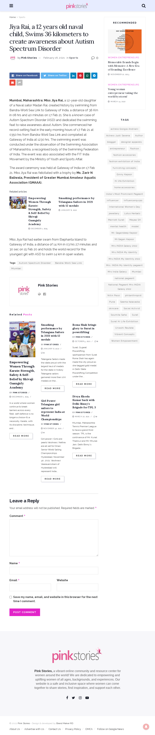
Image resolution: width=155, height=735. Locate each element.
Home (12, 17)
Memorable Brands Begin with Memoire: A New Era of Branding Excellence (123, 66)
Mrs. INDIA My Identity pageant (124, 265)
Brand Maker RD (64, 723)
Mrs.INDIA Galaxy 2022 (124, 246)
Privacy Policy (73, 729)
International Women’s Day (124, 207)
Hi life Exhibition (124, 181)
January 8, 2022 (68, 210)
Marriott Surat (116, 220)
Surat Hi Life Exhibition (124, 321)
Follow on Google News (110, 729)
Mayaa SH (135, 220)
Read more (21, 436)
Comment (17, 516)
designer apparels (131, 142)
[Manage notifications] (146, 727)
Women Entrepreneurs (123, 58)
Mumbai (16, 268)
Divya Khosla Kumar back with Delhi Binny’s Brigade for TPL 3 (84, 402)
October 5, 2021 (82, 341)
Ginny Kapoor (124, 174)
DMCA (89, 729)
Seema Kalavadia (130, 302)
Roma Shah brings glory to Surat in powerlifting (84, 328)
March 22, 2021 (81, 416)
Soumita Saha (119, 315)
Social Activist (132, 308)
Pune (112, 302)
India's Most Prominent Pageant (124, 194)
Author (139, 135)
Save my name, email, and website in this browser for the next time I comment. (55, 599)
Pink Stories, (43, 671)
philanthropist (133, 295)
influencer (113, 200)
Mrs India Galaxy (117, 272)
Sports (22, 17)
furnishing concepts (124, 168)
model (135, 226)
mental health (118, 226)
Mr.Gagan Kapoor (124, 239)
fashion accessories (124, 155)
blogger (111, 142)
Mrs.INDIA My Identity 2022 (124, 259)
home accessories (124, 187)
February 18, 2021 (54, 57)
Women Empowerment (124, 341)
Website (62, 580)
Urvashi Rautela (124, 328)
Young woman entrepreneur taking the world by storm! (123, 92)
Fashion (134, 148)
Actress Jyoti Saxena (118, 135)
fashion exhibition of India (124, 161)
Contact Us (55, 729)
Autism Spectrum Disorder (35, 263)
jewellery (114, 213)
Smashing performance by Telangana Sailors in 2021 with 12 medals (77, 201)
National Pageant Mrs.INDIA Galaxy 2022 (124, 287)
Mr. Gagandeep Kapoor (124, 233)
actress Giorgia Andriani (124, 129)
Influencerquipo (133, 200)
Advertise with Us (34, 729)
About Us (14, 729)
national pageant (124, 278)
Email (14, 580)
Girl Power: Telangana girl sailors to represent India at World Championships (53, 410)
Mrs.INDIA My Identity (124, 252)
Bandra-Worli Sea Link (68, 263)
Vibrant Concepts (124, 334)
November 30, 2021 (52, 428)
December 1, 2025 (38, 229)
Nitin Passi (114, 295)
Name (14, 563)
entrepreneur (117, 148)
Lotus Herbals (132, 213)
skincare (114, 308)
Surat (135, 315)
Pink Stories (29, 57)
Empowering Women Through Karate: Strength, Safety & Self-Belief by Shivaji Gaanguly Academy (39, 211)
